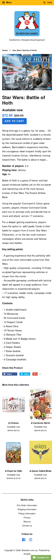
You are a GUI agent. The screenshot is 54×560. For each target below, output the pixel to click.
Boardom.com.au (30, 550)
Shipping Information (27, 509)
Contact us (27, 525)
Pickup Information (27, 513)
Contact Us (42, 557)
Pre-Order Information (27, 505)
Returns (27, 521)
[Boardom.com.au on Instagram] (30, 540)
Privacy (27, 517)
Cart (49, 2)
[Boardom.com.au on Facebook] (23, 540)
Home (5, 50)
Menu (9, 2)
